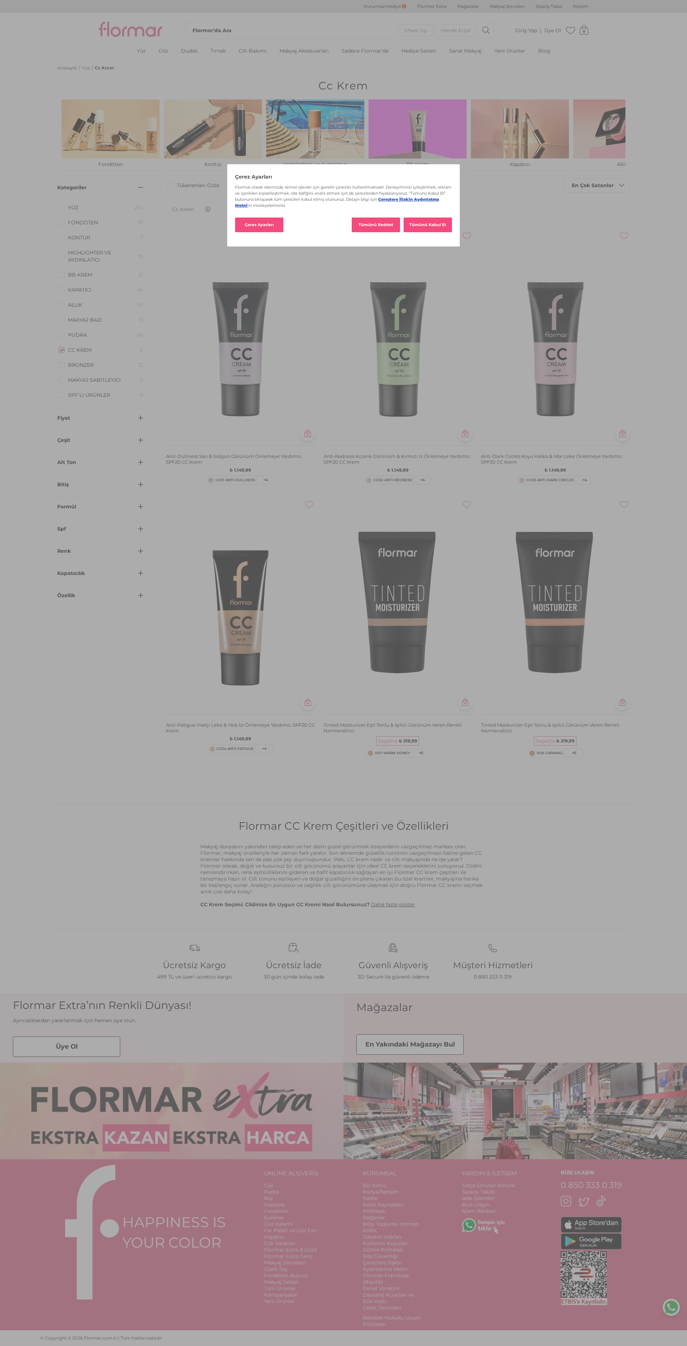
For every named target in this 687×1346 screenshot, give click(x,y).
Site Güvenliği (380, 1256)
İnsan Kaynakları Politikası (383, 1207)
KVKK (370, 1230)
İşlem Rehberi (479, 1211)
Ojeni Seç (276, 1269)
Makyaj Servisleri (507, 6)
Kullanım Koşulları (386, 1243)
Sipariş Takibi (478, 1192)
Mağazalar (468, 6)
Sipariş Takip (549, 6)
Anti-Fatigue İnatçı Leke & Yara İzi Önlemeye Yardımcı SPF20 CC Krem (240, 727)
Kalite (370, 1198)
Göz (163, 51)
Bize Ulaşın (475, 1204)
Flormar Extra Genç (288, 1256)
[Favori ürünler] (570, 30)
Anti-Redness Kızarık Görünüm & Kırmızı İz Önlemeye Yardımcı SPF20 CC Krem (397, 459)
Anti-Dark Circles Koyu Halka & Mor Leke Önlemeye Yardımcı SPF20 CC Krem (552, 459)
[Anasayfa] (130, 30)
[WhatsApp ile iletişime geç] (671, 1307)
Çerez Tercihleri (382, 1307)
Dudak (189, 51)
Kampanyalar (280, 1295)
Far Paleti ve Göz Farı (290, 1230)
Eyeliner (274, 1217)
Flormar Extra (432, 6)
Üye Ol (552, 31)
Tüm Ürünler (280, 1288)
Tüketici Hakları (382, 1237)
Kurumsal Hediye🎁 (385, 6)
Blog (544, 51)
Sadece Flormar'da (365, 51)
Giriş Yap (526, 31)
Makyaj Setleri (281, 1282)
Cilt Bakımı (253, 51)
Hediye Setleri (418, 51)
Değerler (374, 1217)
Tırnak (218, 51)
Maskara (274, 1204)
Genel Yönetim (381, 1288)
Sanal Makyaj (465, 51)
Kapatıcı (274, 1237)
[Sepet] (584, 30)
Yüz (141, 51)
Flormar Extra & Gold (290, 1250)
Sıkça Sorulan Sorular (489, 1185)
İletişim (581, 6)
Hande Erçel (456, 30)
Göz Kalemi (278, 1224)
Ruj (268, 1198)
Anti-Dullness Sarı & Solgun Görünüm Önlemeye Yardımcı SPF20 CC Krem (234, 459)
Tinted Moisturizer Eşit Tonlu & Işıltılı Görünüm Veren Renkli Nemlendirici (392, 727)
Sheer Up (415, 30)
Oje (268, 1185)
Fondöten (276, 1211)
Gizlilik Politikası (383, 1250)
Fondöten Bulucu (286, 1275)
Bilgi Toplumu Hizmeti (391, 1224)
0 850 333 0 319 (493, 977)
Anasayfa (67, 67)
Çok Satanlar (280, 1243)
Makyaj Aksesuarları (304, 51)
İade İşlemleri (478, 1198)
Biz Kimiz (374, 1185)
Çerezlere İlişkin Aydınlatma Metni (385, 1265)
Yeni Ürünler (509, 51)
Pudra (271, 1192)
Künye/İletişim (381, 1192)
